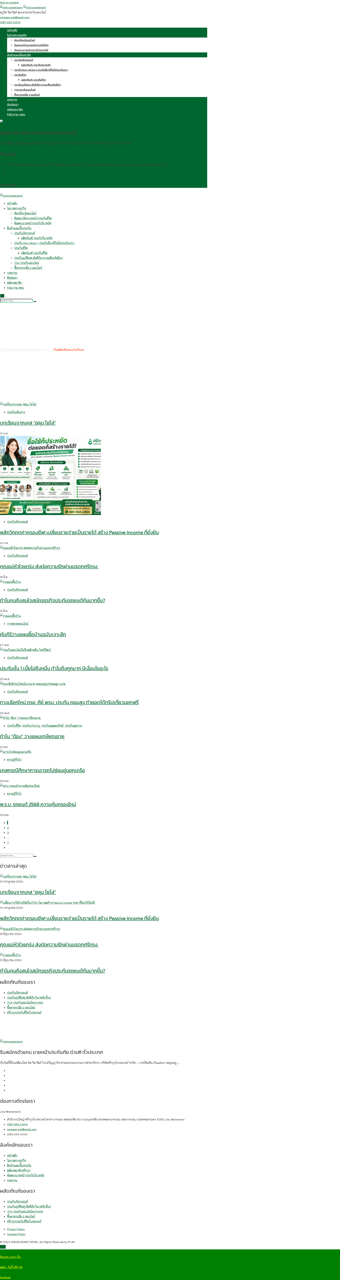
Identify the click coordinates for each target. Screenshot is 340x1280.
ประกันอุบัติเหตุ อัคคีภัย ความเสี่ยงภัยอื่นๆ (37, 85)
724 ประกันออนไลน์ (24, 90)
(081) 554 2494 (10, 22)
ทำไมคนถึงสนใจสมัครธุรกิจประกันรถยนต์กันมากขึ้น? (52, 600)
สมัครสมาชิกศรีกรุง (18, 1170)
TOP (3, 1247)
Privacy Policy (16, 1229)
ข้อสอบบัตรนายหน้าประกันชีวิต (31, 45)
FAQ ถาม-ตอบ (16, 114)
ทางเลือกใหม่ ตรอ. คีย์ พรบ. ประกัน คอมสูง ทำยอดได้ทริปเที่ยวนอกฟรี (69, 702)
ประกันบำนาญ (31, 725)
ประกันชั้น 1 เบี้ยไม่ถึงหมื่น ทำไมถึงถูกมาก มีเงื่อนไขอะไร (54, 668)
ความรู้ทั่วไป (14, 759)
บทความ (12, 99)
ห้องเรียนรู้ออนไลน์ (24, 40)
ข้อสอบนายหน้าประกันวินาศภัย (31, 50)
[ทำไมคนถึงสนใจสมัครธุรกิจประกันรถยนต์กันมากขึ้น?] (10, 955)
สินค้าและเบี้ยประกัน (19, 55)
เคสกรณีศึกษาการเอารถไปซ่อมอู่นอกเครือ (42, 770)
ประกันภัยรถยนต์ (23, 60)
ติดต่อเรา (13, 104)
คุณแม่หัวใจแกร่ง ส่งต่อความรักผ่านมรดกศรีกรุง (49, 566)
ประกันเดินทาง (16, 412)
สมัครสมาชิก (15, 109)
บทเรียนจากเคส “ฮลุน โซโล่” (28, 422)
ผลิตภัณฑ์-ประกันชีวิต (33, 80)
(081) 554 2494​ (17, 169)
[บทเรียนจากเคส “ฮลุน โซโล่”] (18, 876)
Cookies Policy (16, 1234)
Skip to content (9, 2)
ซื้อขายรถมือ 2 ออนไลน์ (27, 95)
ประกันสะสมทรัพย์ (52, 725)
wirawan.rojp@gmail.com (14, 17)
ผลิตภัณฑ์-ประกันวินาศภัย (36, 65)
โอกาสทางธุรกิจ (17, 35)
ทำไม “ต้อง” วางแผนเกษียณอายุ (32, 736)
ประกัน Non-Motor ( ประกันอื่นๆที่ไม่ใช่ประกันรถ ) (41, 70)
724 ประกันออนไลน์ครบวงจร (25, 1002)
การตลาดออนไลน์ (17, 623)
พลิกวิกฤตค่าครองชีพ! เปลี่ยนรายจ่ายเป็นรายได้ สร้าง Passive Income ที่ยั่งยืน (79, 532)
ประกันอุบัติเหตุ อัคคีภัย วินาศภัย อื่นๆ (29, 997)
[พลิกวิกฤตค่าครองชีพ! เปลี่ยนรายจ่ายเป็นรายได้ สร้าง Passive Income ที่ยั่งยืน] (47, 902)
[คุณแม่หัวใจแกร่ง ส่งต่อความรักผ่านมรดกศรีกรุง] (30, 929)
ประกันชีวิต (20, 75)
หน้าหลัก (12, 30)
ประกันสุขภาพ (73, 725)
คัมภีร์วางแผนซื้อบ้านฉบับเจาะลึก (33, 634)
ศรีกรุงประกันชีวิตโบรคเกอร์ (24, 1012)
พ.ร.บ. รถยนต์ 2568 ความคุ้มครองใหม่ (38, 804)
